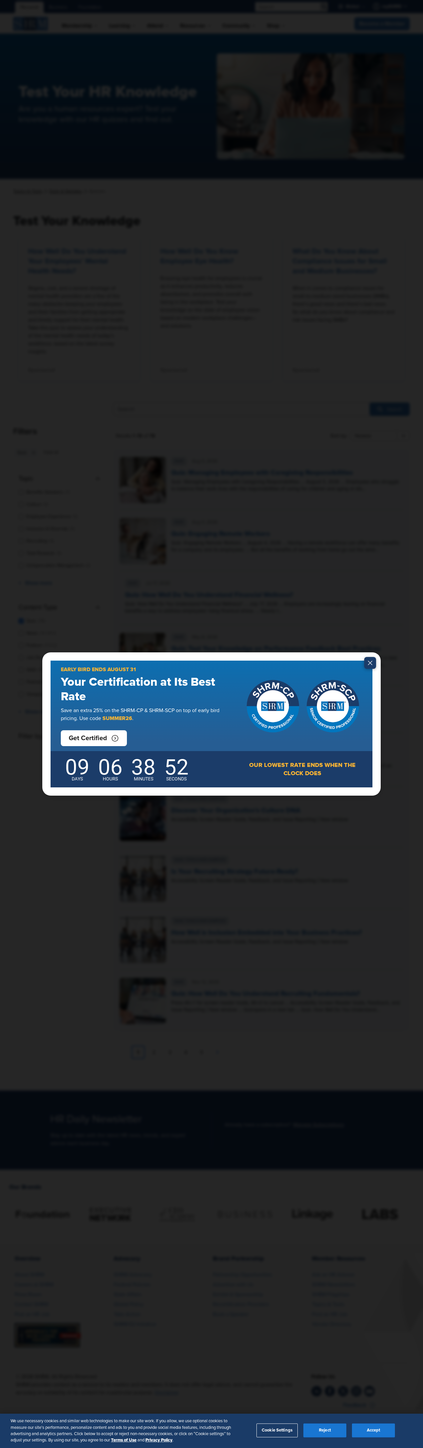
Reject (325, 1430)
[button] (94, 738)
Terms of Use (123, 1440)
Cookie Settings (277, 1430)
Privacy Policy (159, 1440)
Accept (373, 1430)
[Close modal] (370, 663)
